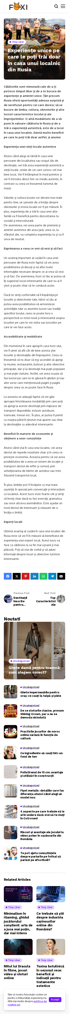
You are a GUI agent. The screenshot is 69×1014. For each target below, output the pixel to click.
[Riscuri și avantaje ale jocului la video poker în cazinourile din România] (10, 832)
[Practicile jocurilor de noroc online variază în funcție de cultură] (10, 731)
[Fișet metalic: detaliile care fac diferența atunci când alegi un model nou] (10, 791)
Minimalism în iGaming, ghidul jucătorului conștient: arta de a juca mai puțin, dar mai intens (18, 923)
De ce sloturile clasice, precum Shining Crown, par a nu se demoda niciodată (42, 714)
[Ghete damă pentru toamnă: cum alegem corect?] (34, 650)
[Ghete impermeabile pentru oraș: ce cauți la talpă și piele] (10, 692)
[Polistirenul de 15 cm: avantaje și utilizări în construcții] (10, 771)
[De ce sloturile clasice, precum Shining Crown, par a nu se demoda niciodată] (10, 711)
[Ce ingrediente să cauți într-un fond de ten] (10, 752)
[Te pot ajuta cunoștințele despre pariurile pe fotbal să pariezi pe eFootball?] (10, 853)
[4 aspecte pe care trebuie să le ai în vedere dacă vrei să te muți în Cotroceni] (10, 811)
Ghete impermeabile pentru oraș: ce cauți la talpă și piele (40, 694)
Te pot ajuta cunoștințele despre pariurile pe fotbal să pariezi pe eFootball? (40, 856)
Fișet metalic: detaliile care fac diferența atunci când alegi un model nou (42, 794)
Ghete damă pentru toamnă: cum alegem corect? (34, 670)
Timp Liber (27, 23)
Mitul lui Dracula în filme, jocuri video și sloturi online (17, 972)
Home (13, 23)
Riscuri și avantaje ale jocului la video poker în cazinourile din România (42, 835)
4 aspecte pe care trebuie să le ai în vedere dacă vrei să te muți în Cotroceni (42, 815)
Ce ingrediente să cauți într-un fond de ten (41, 754)
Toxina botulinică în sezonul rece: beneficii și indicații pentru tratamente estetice (50, 976)
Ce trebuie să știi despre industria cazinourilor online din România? (50, 921)
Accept (55, 999)
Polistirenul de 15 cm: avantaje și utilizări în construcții (41, 774)
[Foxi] (18, 6)
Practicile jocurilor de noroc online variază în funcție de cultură (40, 735)
